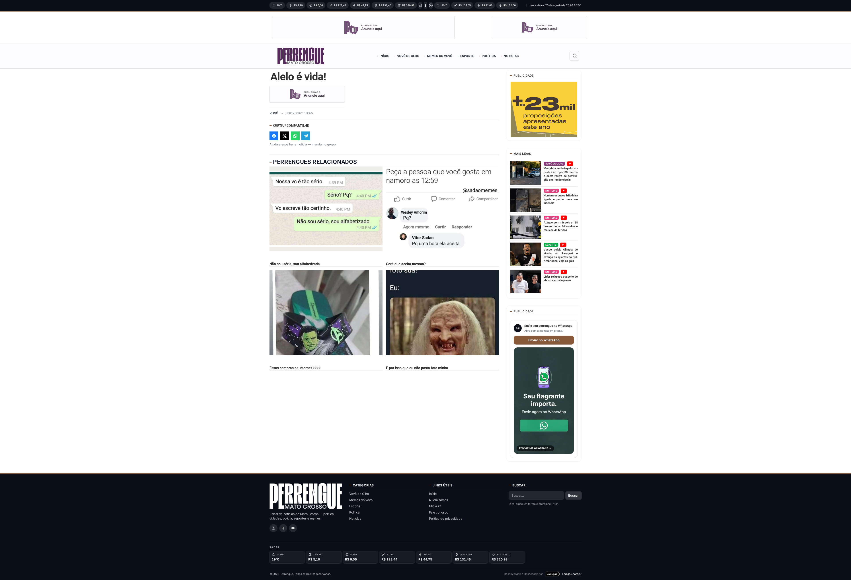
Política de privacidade (445, 518)
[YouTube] (293, 528)
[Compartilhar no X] (284, 135)
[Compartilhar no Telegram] (305, 135)
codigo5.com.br (572, 574)
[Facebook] (425, 5)
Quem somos (438, 500)
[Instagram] (420, 5)
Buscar (573, 495)
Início (384, 56)
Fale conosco (438, 512)
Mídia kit (435, 506)
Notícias (511, 56)
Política (489, 56)
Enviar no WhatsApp (544, 340)
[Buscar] (574, 56)
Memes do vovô (439, 56)
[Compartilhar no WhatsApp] (295, 135)
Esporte (467, 56)
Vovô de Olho (408, 56)
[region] (396, 5)
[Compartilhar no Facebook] (273, 135)
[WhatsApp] (431, 5)
